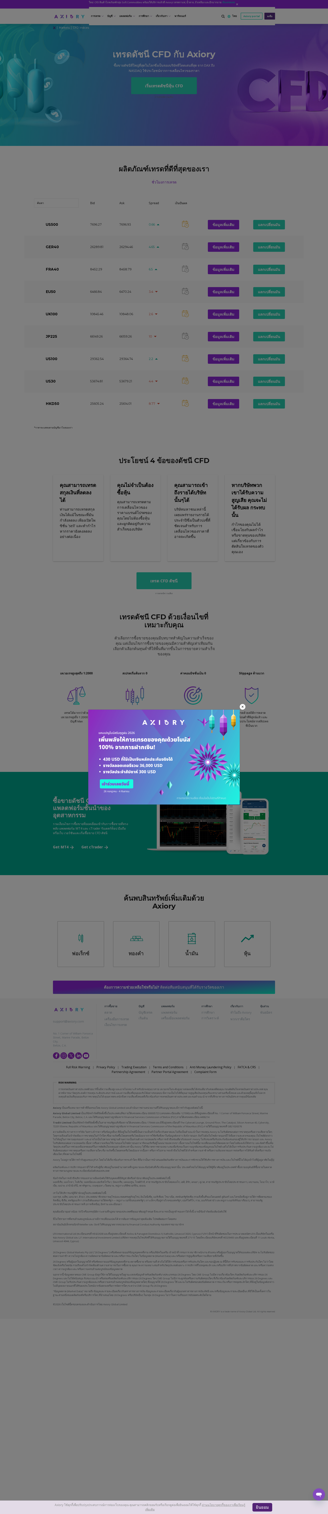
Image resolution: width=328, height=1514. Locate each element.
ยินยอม (264, 1508)
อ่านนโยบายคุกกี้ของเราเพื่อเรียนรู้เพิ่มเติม (200, 1508)
